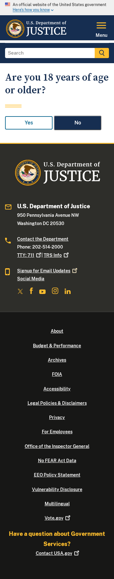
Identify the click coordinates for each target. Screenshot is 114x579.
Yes (29, 123)
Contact (54, 553)
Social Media (30, 278)
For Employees (57, 431)
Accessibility (57, 388)
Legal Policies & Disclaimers (57, 403)
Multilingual (57, 503)
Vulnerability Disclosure (57, 489)
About (57, 331)
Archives (57, 360)
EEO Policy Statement (57, 474)
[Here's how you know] (57, 7)
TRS (53, 255)
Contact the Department (42, 239)
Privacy (57, 417)
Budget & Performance (57, 345)
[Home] (36, 36)
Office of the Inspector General (57, 446)
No (77, 123)
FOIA (57, 374)
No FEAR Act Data (57, 460)
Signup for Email (43, 270)
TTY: (25, 255)
